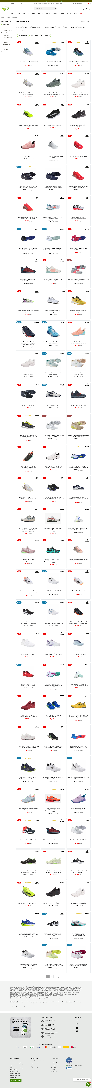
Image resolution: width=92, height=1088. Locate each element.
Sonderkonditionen (15, 1071)
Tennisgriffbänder (5, 44)
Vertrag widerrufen (16, 1080)
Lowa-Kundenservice (15, 1073)
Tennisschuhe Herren (7, 26)
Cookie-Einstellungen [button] (15, 1075)
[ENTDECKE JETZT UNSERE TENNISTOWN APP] (20, 1037)
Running (40, 13)
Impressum (33, 1066)
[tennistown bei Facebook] (77, 1028)
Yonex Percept (54, 1064)
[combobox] (4, 4)
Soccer (55, 13)
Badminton (26, 13)
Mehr (75, 13)
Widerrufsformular (14, 1069)
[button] (83, 9)
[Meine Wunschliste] (86, 9)
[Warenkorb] (90, 9)
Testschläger (54, 1067)
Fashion (69, 13)
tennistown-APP (34, 1067)
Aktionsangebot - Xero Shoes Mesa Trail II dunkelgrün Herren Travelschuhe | (46, 1)
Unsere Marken (55, 1058)
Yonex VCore (54, 1071)
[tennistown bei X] (77, 1025)
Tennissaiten (4, 42)
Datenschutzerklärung (15, 1062)
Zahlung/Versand (14, 1058)
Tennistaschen (5, 40)
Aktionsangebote (34, 1058)
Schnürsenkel (75, 1003)
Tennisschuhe (6, 24)
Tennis (12, 13)
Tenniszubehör (5, 49)
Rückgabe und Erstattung (16, 1067)
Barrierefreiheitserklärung (16, 1064)
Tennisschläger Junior (6, 37)
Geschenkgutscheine (35, 1062)
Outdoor (48, 13)
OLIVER (53, 1069)
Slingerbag (54, 1062)
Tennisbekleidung (5, 32)
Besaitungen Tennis (6, 51)
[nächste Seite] (58, 976)
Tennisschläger (5, 35)
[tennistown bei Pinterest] (77, 1031)
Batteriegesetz (13, 1077)
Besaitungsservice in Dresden (37, 1060)
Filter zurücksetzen (22, 35)
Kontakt (12, 1060)
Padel (33, 13)
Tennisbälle (4, 47)
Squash (19, 13)
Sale (81, 13)
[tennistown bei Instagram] (77, 1021)
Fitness (62, 13)
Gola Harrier (54, 1066)
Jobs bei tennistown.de (35, 1064)
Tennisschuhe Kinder (7, 30)
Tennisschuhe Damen (7, 28)
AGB (11, 1066)
